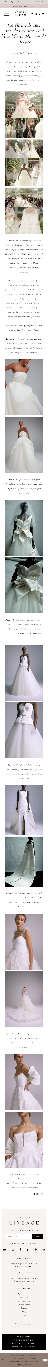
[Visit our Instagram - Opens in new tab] (13, 1249)
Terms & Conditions (24, 1340)
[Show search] (36, 14)
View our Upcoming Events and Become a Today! (24, 2)
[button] (6, 14)
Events (24, 1308)
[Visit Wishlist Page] (43, 14)
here (30, 1364)
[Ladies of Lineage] (20, 13)
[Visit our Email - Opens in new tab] (4, 1249)
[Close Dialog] (2, 1360)
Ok (45, 1360)
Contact (24, 1315)
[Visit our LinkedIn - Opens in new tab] (43, 1249)
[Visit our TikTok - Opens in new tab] (28, 1249)
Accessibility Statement (24, 1343)
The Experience (24, 1305)
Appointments (24, 1294)
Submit (37, 1237)
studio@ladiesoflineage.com (24, 1243)
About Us (24, 1298)
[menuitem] (6, 14)
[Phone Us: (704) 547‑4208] (32, 14)
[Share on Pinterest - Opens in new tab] (42, 1194)
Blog (24, 1312)
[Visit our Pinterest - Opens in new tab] (36, 1249)
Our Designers (24, 1301)
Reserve (25, 1183)
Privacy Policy (24, 1337)
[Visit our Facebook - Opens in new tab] (20, 1249)
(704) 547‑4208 (24, 1272)
